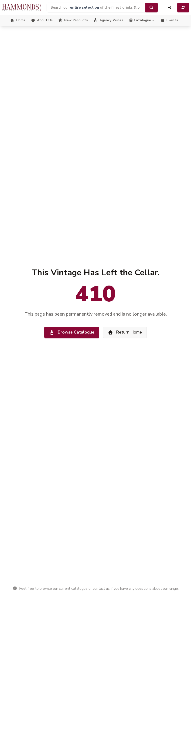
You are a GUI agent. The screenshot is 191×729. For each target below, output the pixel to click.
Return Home (129, 332)
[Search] (151, 7)
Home (21, 20)
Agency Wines (111, 20)
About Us (45, 20)
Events (172, 20)
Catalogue (142, 20)
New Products (76, 20)
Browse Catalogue (76, 332)
